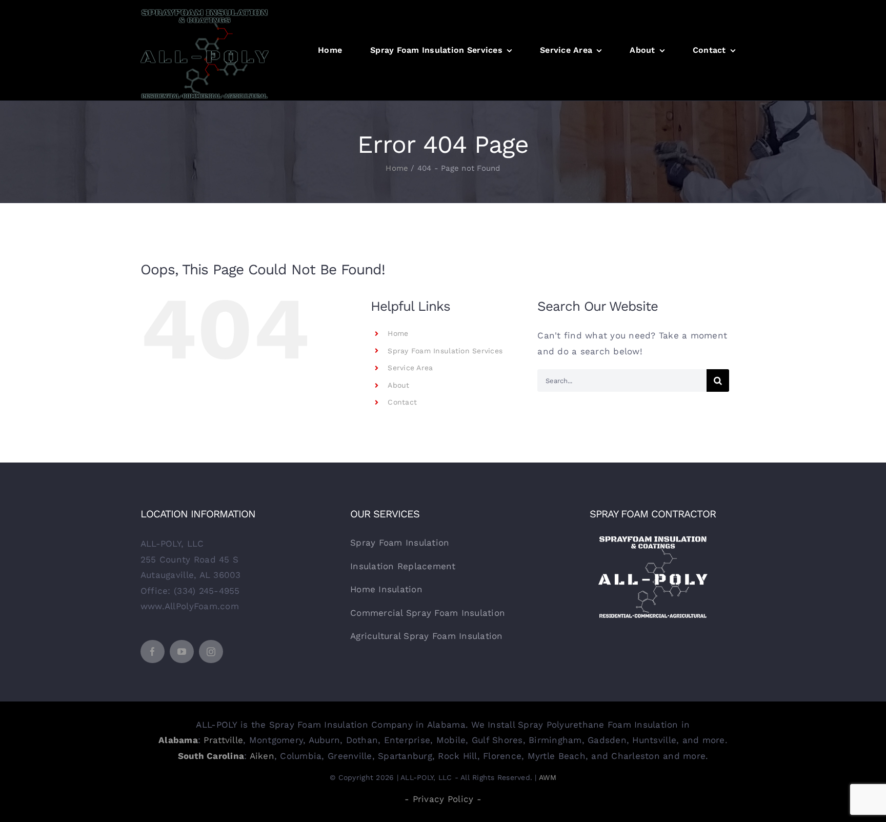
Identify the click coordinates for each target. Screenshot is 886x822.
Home (398, 333)
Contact (402, 402)
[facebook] (152, 651)
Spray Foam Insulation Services (445, 351)
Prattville (223, 740)
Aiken (262, 756)
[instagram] (211, 651)
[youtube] (182, 651)
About (398, 385)
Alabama (178, 740)
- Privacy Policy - (443, 799)
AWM (547, 777)
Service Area (410, 368)
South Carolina (211, 756)
